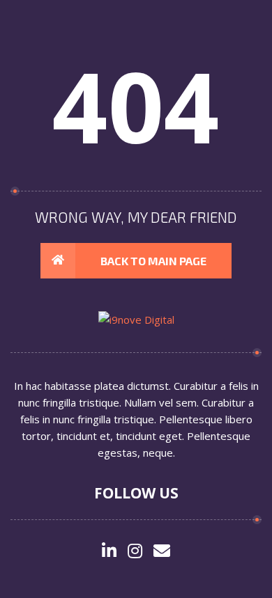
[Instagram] (135, 551)
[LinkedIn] (109, 551)
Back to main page (153, 260)
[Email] (161, 551)
